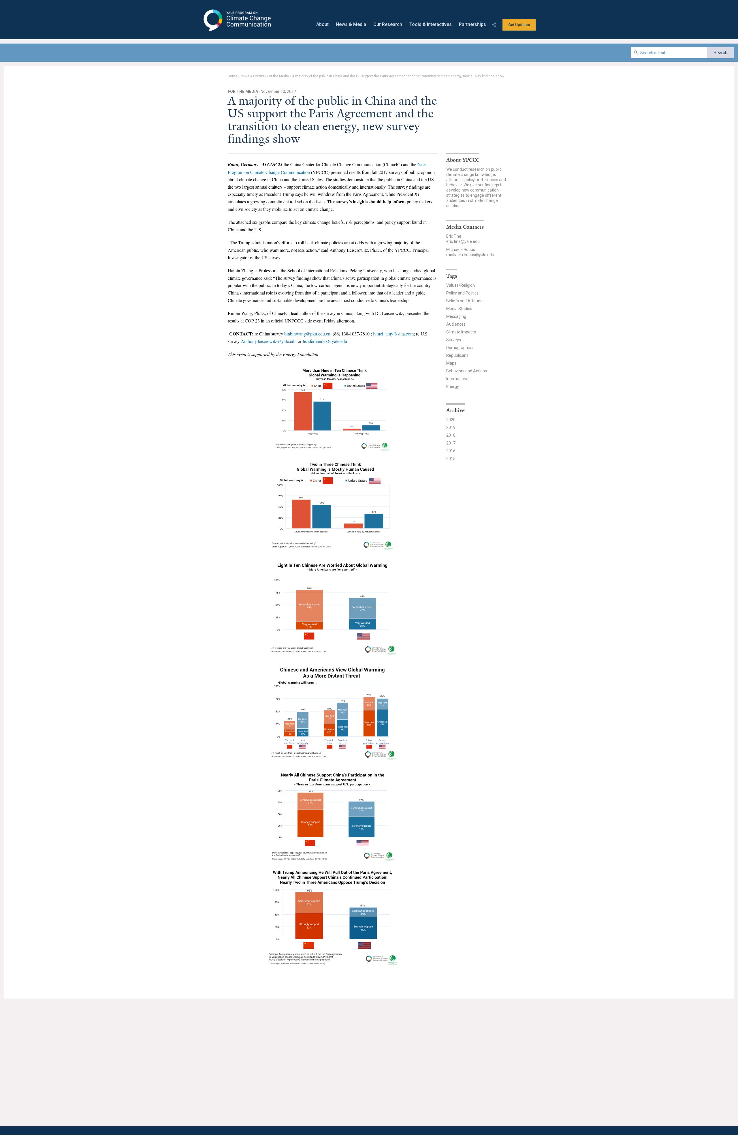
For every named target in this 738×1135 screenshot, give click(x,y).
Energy (452, 386)
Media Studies (459, 308)
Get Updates (519, 24)
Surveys (453, 339)
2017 (450, 443)
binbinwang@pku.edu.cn (307, 334)
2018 (450, 435)
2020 (450, 419)
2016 (450, 451)
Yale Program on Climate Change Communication (236, 20)
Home (232, 76)
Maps (451, 363)
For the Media (278, 76)
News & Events (252, 76)
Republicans (457, 355)
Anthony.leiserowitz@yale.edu (269, 341)
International (457, 378)
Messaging (456, 316)
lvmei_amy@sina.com (393, 334)
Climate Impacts (461, 332)
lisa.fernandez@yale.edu (325, 341)
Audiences (456, 324)
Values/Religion (460, 285)
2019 (450, 427)
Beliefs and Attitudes (465, 301)
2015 (450, 458)
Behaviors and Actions (466, 371)
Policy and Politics (462, 293)
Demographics (459, 347)
